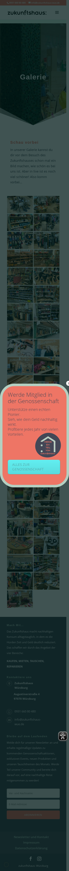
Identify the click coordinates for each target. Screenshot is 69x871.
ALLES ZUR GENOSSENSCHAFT (28, 467)
